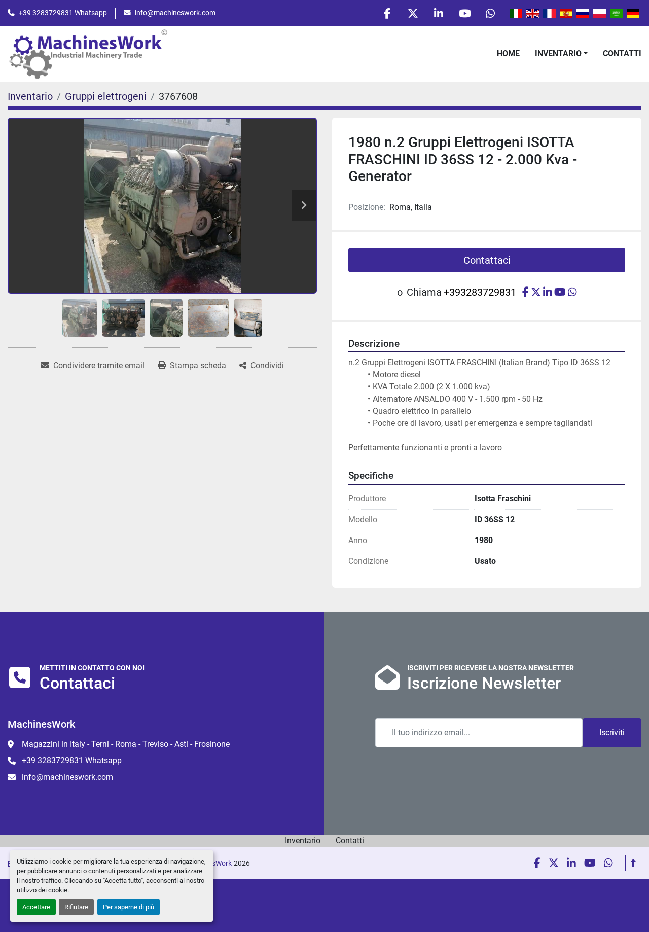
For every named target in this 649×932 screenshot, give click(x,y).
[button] (561, 54)
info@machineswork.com (175, 13)
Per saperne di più (128, 907)
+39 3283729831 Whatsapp (63, 13)
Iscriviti (612, 732)
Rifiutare (76, 907)
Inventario (558, 53)
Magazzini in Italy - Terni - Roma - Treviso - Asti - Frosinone (126, 744)
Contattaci (487, 260)
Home (508, 53)
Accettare (36, 907)
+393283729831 (480, 292)
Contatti (622, 53)
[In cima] (633, 863)
